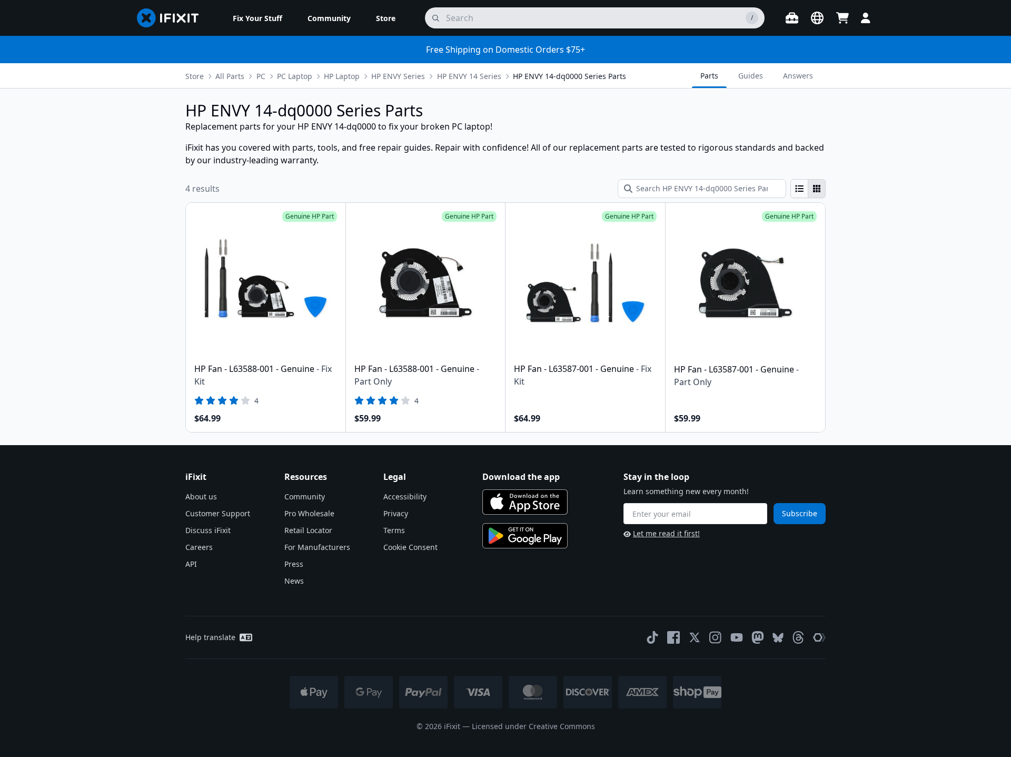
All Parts (229, 76)
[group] (808, 188)
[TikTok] (652, 637)
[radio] (799, 188)
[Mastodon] (757, 637)
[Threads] (798, 637)
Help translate (210, 637)
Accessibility (405, 496)
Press (293, 564)
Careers (199, 547)
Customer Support (217, 513)
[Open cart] (842, 17)
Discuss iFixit (208, 530)
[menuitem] (257, 18)
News (294, 581)
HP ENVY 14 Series (469, 76)
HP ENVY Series (398, 76)
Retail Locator (308, 530)
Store (194, 76)
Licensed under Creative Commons (533, 726)
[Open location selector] (817, 17)
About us (201, 496)
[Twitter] (694, 637)
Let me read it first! (666, 533)
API (191, 564)
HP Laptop (342, 76)
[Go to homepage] (172, 17)
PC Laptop (294, 76)
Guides (750, 76)
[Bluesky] (778, 637)
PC (260, 76)
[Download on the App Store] (525, 502)
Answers (798, 76)
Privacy (395, 513)
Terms (394, 530)
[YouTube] (736, 637)
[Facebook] (673, 637)
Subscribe (799, 513)
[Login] (865, 17)
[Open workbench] (791, 17)
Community (304, 496)
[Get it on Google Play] (525, 535)
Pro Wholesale (309, 513)
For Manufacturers (317, 547)
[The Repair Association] (819, 637)
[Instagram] (715, 637)
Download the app (521, 477)
